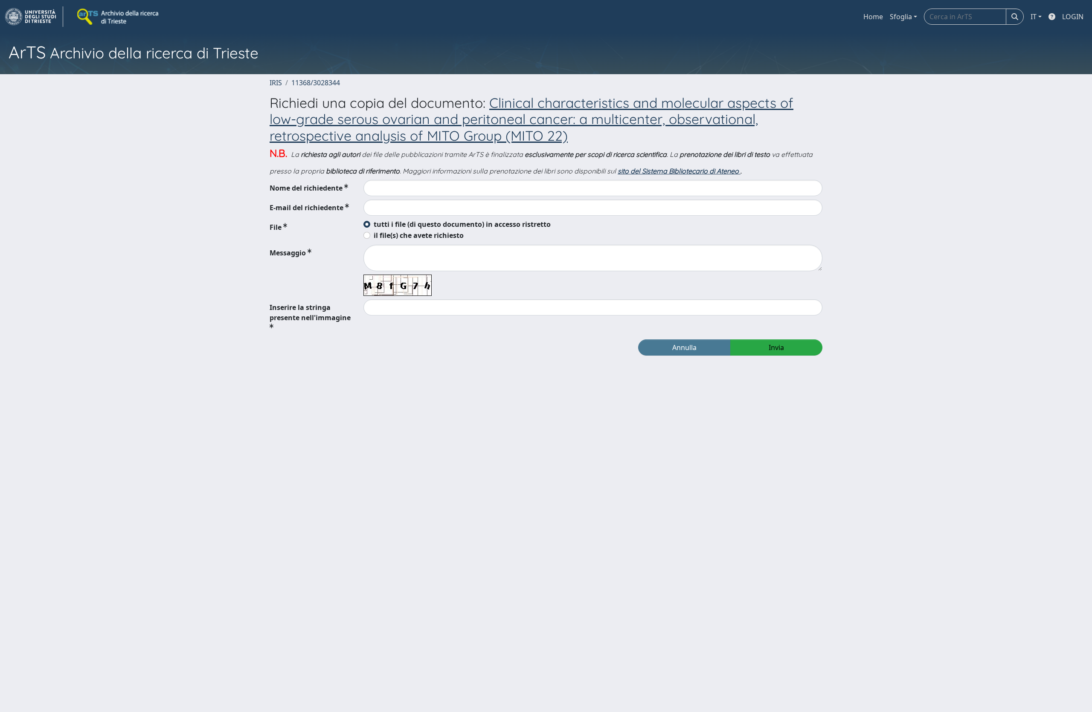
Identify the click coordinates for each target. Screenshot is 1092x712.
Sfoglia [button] (901, 16)
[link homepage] (34, 16)
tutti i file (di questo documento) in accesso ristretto (462, 224)
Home (873, 16)
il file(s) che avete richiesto (419, 235)
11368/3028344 (315, 82)
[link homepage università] (118, 16)
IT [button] (1034, 16)
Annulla (684, 347)
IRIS (276, 82)
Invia (776, 347)
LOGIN (1072, 16)
